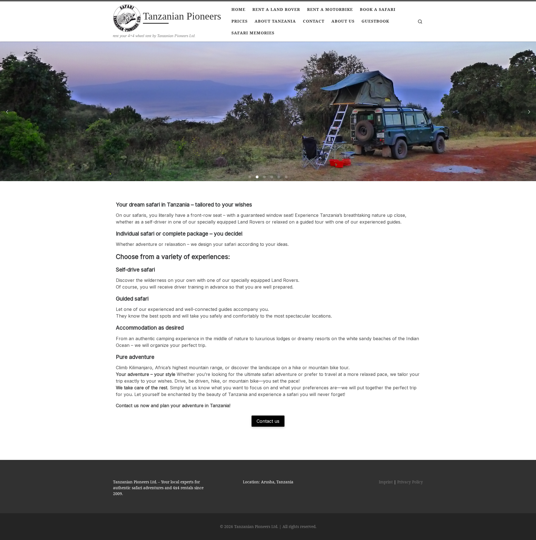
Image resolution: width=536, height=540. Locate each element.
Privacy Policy (410, 481)
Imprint (386, 481)
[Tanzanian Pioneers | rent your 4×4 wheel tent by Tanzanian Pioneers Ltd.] (127, 17)
